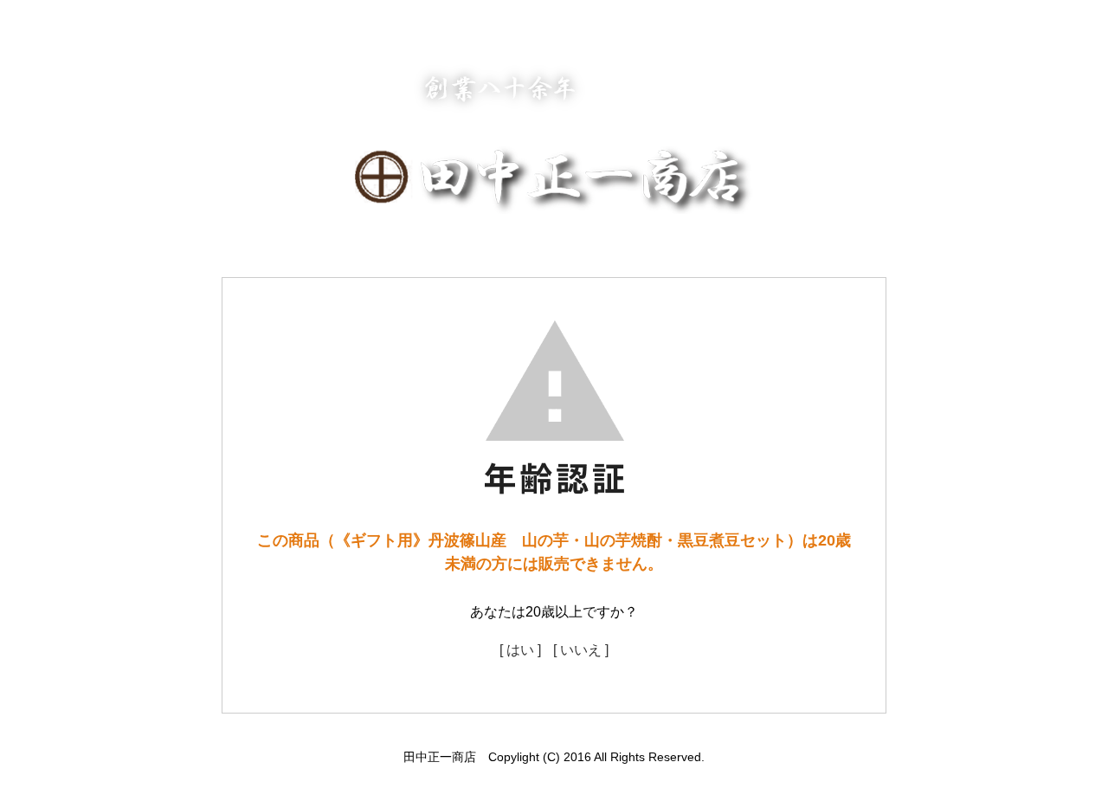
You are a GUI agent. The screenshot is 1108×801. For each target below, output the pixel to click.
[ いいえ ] (581, 650)
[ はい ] (520, 650)
